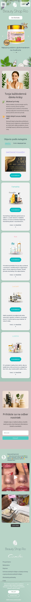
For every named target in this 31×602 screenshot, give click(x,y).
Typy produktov (19, 143)
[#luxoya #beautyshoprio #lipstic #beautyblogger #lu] (15, 477)
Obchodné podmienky (9, 577)
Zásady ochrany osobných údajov (13, 599)
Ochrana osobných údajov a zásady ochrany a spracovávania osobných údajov (15, 573)
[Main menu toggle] (3, 4)
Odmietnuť (13, 595)
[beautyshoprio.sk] (15, 4)
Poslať (15, 438)
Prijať (13, 591)
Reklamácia (6, 565)
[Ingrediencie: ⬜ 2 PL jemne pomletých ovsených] (15, 509)
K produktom (15, 175)
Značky (8, 143)
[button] (3, 36)
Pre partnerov (7, 562)
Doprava (5, 568)
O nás (4, 581)
